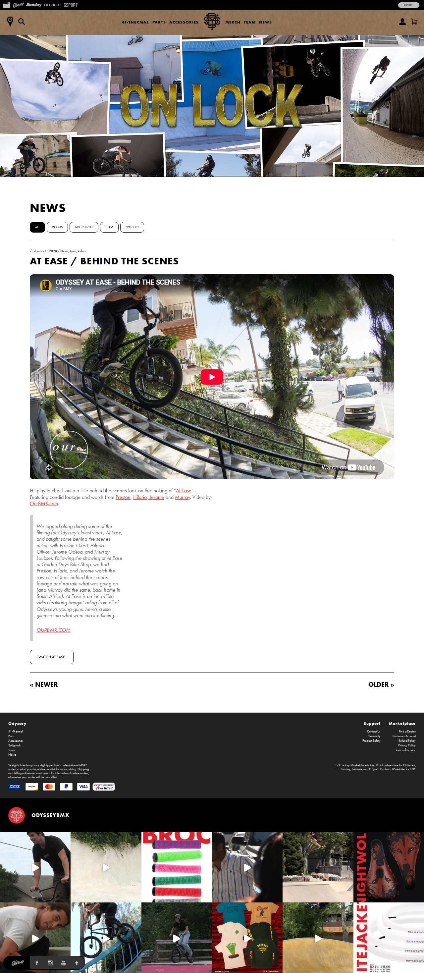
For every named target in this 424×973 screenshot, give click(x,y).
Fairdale (357, 769)
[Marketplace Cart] (414, 21)
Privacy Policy (407, 745)
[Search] (21, 21)
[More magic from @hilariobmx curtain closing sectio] (35, 937)
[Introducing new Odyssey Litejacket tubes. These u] (388, 937)
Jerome (156, 497)
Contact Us (374, 731)
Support (408, 5)
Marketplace (402, 723)
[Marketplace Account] (402, 21)
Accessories (184, 22)
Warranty (374, 736)
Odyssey (17, 723)
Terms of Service (406, 750)
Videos (57, 227)
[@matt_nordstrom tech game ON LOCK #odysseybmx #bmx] (35, 867)
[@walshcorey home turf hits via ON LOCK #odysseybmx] (106, 867)
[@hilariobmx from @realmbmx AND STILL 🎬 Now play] (247, 867)
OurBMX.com (44, 503)
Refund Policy (407, 741)
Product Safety (371, 741)
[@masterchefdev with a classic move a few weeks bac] (318, 867)
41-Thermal (135, 22)
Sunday (345, 769)
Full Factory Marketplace (351, 765)
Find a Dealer (407, 731)
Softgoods (14, 745)
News (265, 22)
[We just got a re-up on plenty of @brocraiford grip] (176, 867)
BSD (412, 769)
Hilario (140, 497)
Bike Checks (84, 227)
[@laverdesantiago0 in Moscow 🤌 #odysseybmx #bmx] (318, 937)
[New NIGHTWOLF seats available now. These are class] (388, 867)
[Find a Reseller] (10, 21)
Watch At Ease (51, 657)
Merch (232, 22)
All (37, 227)
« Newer (44, 684)
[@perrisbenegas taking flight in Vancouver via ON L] (176, 937)
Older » (381, 684)
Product (132, 227)
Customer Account (404, 736)
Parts (159, 22)
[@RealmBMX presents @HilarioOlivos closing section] (106, 937)
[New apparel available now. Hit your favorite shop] (247, 937)
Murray (182, 497)
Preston (123, 497)
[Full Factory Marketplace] (6, 4)
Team (250, 22)
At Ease (183, 490)
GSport (373, 769)
